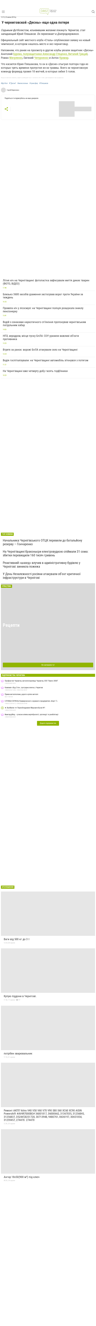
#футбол (4, 83)
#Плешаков (43, 83)
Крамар (63, 57)
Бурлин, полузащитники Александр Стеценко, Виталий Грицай (50, 54)
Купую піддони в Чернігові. (20, 996)
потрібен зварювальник (18, 1053)
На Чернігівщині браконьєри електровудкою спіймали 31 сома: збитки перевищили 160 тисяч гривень (45, 553)
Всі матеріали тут (48, 665)
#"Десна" (12, 83)
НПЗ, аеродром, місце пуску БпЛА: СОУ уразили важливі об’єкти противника (41, 337)
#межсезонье (22, 83)
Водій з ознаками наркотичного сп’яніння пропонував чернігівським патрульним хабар (44, 323)
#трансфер (34, 83)
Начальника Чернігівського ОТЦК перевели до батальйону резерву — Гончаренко (42, 542)
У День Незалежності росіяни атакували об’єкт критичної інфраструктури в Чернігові (41, 576)
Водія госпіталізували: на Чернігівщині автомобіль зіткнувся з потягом (45, 360)
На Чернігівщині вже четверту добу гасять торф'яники (35, 371)
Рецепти (11, 625)
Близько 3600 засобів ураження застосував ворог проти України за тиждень (43, 296)
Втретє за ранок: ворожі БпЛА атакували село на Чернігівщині (40, 349)
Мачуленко (15, 57)
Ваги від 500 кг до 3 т (17, 939)
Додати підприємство (48, 723)
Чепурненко (41, 57)
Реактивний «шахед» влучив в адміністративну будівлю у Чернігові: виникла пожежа (41, 564)
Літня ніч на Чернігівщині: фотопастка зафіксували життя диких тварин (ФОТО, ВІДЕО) (46, 282)
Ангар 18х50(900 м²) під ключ (21, 1177)
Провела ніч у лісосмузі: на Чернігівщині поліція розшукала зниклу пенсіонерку (43, 309)
